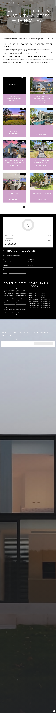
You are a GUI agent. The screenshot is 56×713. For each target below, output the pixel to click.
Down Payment (6, 261)
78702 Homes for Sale (34, 293)
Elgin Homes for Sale (20, 306)
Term (29, 257)
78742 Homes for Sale (34, 301)
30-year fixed (31, 259)
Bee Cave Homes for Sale (21, 295)
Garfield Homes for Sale (9, 298)
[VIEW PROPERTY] (14, 89)
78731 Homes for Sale (45, 299)
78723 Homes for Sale (45, 297)
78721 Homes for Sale (34, 297)
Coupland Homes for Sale (9, 309)
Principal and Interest (11, 235)
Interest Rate (5, 265)
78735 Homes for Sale (34, 303)
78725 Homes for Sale (34, 307)
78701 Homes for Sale (34, 289)
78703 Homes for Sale (45, 289)
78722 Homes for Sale (45, 293)
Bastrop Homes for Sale (9, 312)
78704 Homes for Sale (45, 291)
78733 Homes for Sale (34, 305)
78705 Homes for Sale (34, 291)
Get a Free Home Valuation (44, 343)
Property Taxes (9, 238)
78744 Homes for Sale (45, 301)
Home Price (5, 257)
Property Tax (31, 261)
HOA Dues (30, 265)
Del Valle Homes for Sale (21, 293)
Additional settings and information (17, 273)
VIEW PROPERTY (14, 90)
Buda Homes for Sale (20, 298)
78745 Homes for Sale (34, 299)
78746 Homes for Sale (45, 295)
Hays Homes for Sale (8, 293)
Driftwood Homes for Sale (9, 304)
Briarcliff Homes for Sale (21, 304)
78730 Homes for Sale (45, 303)
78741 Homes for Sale (34, 295)
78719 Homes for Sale (45, 307)
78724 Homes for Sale (45, 305)
